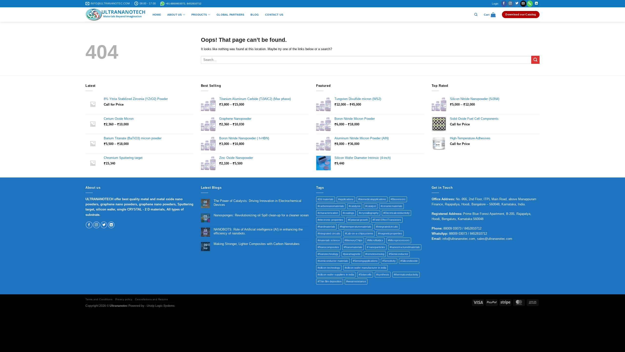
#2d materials (325, 199)
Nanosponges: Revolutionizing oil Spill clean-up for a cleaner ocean (261, 215)
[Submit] (535, 60)
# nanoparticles (376, 247)
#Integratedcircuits (387, 226)
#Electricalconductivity (396, 212)
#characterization (328, 212)
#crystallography (369, 212)
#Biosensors (398, 199)
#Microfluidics (375, 240)
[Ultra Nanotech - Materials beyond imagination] (115, 14)
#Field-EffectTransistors (387, 219)
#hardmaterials (326, 226)
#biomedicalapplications (372, 199)
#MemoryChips (353, 240)
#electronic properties (330, 219)
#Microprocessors (399, 240)
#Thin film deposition (330, 281)
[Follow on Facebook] (504, 3)
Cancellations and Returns (151, 299)
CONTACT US (274, 14)
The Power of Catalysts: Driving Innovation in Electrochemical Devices (257, 203)
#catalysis (355, 206)
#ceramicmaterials (391, 206)
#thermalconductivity (406, 274)
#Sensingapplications (365, 260)
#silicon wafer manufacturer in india (365, 267)
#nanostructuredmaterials (405, 247)
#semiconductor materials (333, 260)
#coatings (348, 212)
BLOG (254, 14)
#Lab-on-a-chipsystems (359, 233)
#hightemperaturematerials (355, 226)
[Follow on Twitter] (517, 3)
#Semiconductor (398, 254)
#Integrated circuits (329, 233)
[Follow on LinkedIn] (536, 3)
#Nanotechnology (328, 254)
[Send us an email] (523, 3)
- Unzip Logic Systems (160, 306)
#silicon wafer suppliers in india (336, 274)
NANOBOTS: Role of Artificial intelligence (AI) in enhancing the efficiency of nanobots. (258, 231)
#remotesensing (374, 254)
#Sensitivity (389, 260)
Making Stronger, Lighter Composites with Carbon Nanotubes (257, 244)
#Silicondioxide (409, 260)
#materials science (329, 240)
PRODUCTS (199, 14)
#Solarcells (365, 274)
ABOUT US (174, 14)
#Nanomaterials (353, 247)
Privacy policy (123, 299)
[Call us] (530, 3)
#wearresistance (356, 281)
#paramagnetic (352, 254)
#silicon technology (329, 267)
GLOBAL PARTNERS (230, 14)
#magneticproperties (390, 233)
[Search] (476, 14)
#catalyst (370, 206)
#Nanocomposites (328, 247)
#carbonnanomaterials (331, 206)
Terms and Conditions (98, 299)
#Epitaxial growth (358, 219)
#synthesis (382, 274)
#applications (346, 199)
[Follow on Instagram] (510, 3)
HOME (157, 14)
